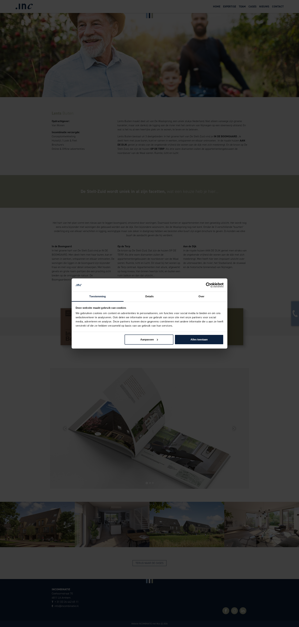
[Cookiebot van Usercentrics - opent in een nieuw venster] (208, 285)
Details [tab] (149, 296)
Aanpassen (147, 339)
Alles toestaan (199, 339)
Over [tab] (201, 296)
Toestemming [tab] (97, 296)
